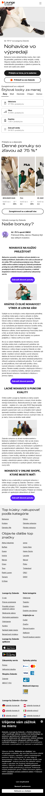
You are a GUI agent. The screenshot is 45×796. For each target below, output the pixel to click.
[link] (22, 102)
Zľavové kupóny (28, 629)
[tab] (5, 94)
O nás (4, 598)
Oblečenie (26, 598)
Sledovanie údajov (9, 613)
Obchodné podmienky (10, 617)
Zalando (5, 679)
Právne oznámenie (9, 602)
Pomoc (4, 665)
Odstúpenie (6, 622)
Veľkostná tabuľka (9, 669)
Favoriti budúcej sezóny (31, 637)
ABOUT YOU (7, 683)
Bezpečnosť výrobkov (10, 634)
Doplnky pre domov (30, 611)
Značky (25, 624)
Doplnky (26, 606)
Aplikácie (26, 633)
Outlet (25, 620)
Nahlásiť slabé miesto (10, 630)
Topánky (26, 602)
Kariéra (5, 626)
